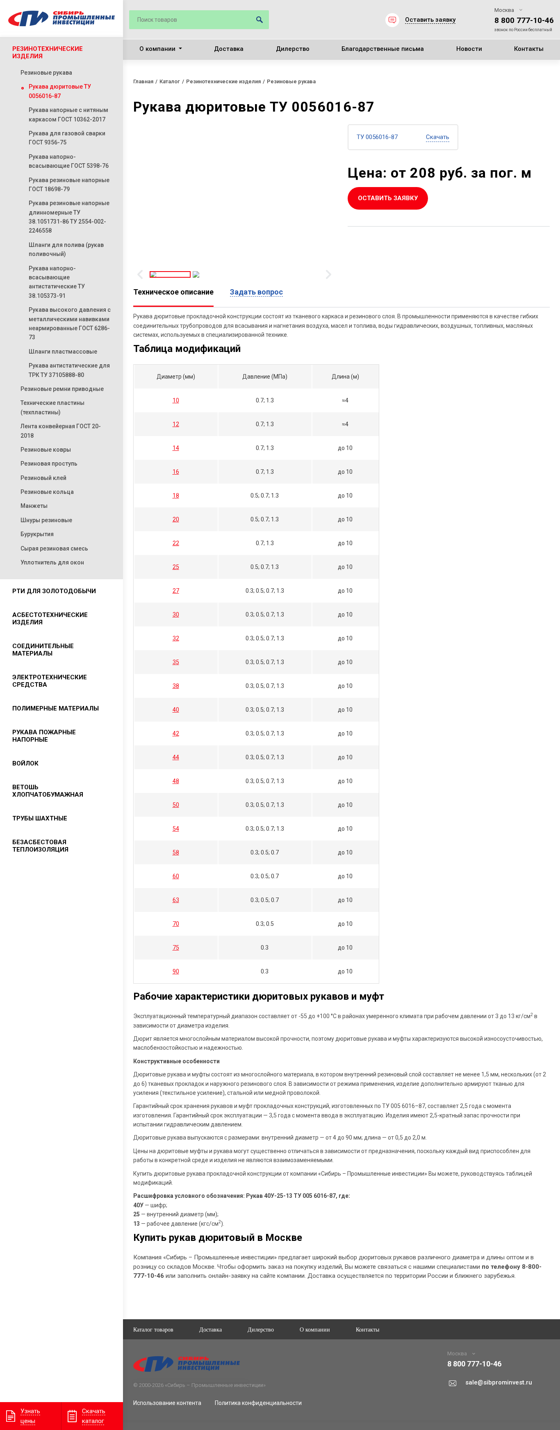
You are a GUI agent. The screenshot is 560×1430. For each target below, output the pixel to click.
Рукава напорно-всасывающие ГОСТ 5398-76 (69, 161)
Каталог (169, 81)
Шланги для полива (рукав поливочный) (66, 249)
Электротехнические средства (49, 681)
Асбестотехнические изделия (50, 618)
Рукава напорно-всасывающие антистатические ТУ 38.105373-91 (57, 282)
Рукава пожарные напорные (44, 736)
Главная (143, 81)
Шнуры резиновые (46, 520)
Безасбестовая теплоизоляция (40, 845)
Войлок (25, 763)
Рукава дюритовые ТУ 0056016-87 (60, 91)
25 (176, 567)
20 (176, 519)
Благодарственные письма (382, 49)
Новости (469, 49)
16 (176, 471)
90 (176, 971)
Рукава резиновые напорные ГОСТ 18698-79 (69, 184)
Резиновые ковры (45, 449)
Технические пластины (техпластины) (52, 407)
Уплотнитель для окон (52, 562)
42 (176, 733)
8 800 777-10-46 (524, 20)
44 (176, 757)
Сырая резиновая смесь (54, 548)
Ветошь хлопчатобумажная (47, 791)
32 (176, 638)
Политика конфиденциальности (258, 1403)
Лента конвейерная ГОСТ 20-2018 (60, 431)
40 (176, 709)
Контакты (529, 49)
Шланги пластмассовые (63, 351)
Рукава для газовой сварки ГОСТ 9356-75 (67, 138)
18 (176, 495)
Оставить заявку (388, 198)
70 (176, 924)
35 (176, 662)
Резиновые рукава (46, 72)
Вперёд (328, 274)
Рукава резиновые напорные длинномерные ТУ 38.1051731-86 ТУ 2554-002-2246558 (69, 217)
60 (176, 876)
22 (176, 543)
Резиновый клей (43, 478)
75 (176, 947)
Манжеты (34, 506)
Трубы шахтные (39, 818)
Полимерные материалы (55, 708)
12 (176, 424)
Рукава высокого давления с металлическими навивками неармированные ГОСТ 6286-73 (70, 323)
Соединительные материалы (43, 649)
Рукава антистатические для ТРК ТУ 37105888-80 (69, 370)
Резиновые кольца (47, 492)
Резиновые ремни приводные (62, 389)
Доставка (229, 49)
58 (176, 852)
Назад (140, 274)
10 (176, 400)
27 (176, 590)
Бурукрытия (37, 534)
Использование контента (167, 1403)
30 (176, 614)
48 (176, 781)
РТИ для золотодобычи (54, 591)
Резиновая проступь (48, 463)
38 (176, 686)
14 (176, 448)
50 (176, 805)
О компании (157, 49)
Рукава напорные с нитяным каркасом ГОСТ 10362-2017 (68, 114)
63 (176, 900)
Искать (259, 19)
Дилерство (293, 49)
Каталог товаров (153, 1329)
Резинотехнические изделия (47, 52)
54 (176, 828)
